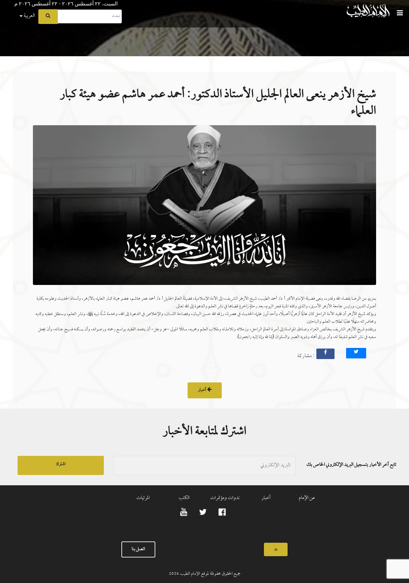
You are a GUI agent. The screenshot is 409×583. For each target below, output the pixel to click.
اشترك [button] (61, 464)
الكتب (184, 498)
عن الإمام (307, 498)
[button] (5, 2)
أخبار (266, 498)
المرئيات (143, 498)
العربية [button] (29, 16)
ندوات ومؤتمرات (225, 498)
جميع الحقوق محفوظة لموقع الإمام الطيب (210, 574)
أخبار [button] (202, 390)
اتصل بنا (138, 549)
